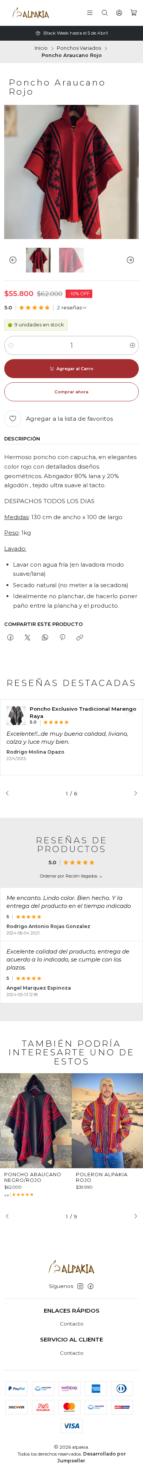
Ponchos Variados (79, 48)
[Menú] (90, 13)
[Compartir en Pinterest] (62, 637)
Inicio (41, 48)
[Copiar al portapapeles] (80, 637)
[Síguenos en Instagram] (80, 1286)
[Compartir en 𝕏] (28, 637)
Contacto (72, 1324)
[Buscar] (105, 13)
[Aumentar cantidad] (132, 345)
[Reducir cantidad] (10, 345)
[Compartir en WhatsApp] (45, 637)
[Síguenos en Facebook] (90, 1286)
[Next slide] (133, 260)
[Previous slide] (10, 260)
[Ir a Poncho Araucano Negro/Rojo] (36, 1120)
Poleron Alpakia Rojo (102, 1177)
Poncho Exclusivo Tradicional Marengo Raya (83, 712)
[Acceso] (119, 13)
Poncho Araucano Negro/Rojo (32, 1177)
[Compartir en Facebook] (10, 637)
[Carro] (134, 13)
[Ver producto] (16, 715)
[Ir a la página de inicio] (30, 13)
